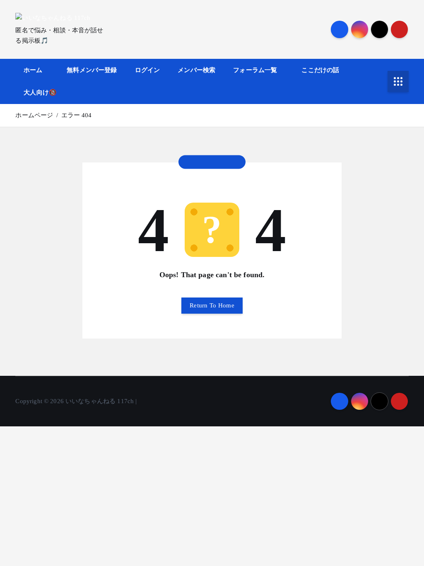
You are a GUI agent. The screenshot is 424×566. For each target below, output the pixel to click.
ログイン (147, 70)
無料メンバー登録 (92, 70)
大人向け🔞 (40, 92)
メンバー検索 (196, 70)
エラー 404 (76, 115)
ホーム (33, 70)
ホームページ (34, 115)
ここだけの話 (320, 70)
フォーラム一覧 (255, 70)
